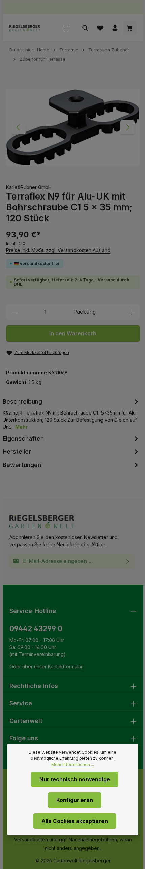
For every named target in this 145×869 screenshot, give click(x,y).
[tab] (71, 413)
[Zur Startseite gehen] (24, 28)
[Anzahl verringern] (14, 312)
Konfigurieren (74, 800)
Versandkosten (31, 839)
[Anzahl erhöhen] (132, 312)
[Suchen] (85, 28)
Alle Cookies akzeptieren (74, 821)
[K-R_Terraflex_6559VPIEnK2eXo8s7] (73, 127)
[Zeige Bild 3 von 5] (76, 169)
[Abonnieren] (128, 561)
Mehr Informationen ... (72, 764)
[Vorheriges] (18, 127)
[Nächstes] (127, 127)
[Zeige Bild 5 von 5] (97, 169)
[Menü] (67, 28)
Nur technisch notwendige (74, 779)
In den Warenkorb (72, 333)
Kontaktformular (65, 666)
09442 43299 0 (35, 628)
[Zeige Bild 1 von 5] (52, 169)
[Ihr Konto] (115, 28)
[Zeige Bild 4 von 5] (86, 169)
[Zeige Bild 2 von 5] (65, 169)
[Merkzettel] (100, 28)
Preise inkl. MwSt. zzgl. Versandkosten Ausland (58, 250)
